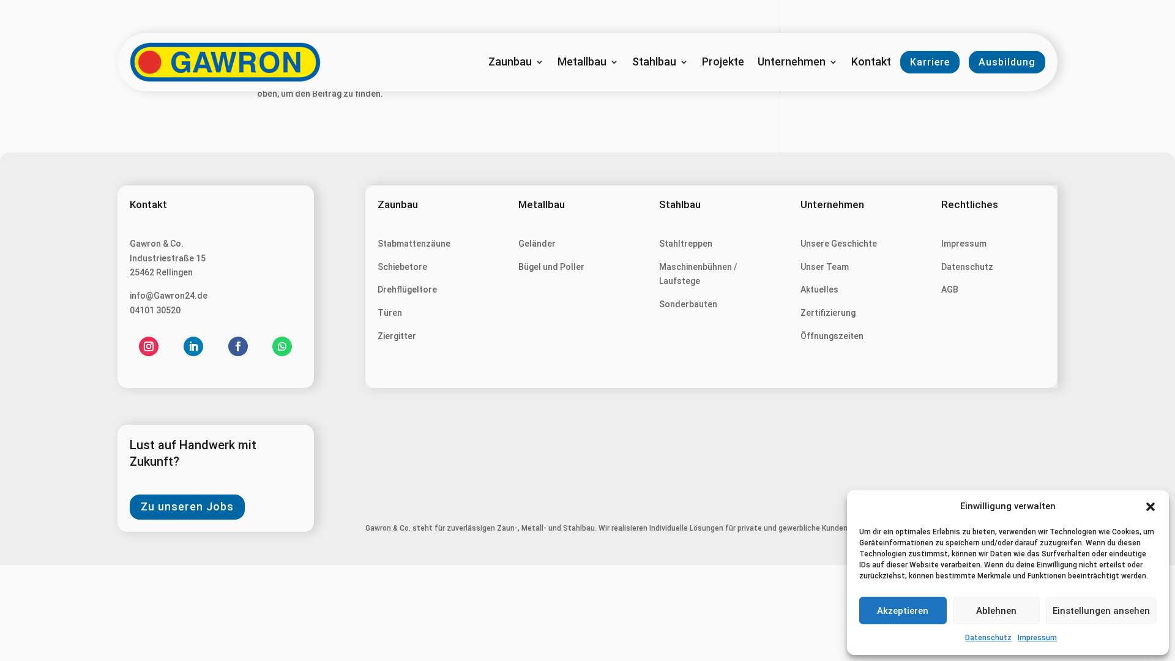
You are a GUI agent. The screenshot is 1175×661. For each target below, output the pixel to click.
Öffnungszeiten (832, 336)
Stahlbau (654, 63)
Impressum (1037, 637)
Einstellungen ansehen (1101, 610)
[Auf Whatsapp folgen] (282, 346)
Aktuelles (819, 289)
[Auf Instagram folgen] (149, 346)
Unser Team (824, 267)
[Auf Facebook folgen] (238, 346)
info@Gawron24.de (168, 296)
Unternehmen (792, 63)
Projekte (723, 63)
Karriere (930, 62)
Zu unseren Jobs (187, 506)
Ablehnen (996, 610)
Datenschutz (988, 637)
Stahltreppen (685, 243)
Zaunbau (510, 63)
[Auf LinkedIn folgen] (193, 346)
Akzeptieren (902, 610)
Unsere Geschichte (838, 243)
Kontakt (871, 63)
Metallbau (582, 63)
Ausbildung (1007, 62)
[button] (1150, 507)
